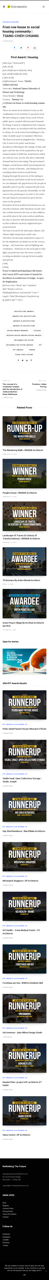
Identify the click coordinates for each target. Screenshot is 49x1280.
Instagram (6, 1237)
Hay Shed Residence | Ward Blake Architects (24, 831)
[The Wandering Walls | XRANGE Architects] (24, 431)
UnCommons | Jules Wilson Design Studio (22, 1032)
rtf (40, 345)
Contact (6, 1217)
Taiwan (32, 350)
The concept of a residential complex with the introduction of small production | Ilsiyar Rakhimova (12, 389)
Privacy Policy (8, 1211)
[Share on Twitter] (21, 47)
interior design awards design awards (24, 335)
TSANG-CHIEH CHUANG (24, 354)
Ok (24, 1275)
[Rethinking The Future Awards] (17, 6)
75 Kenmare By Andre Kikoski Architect (21, 580)
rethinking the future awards (19, 345)
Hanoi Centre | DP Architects (16, 1135)
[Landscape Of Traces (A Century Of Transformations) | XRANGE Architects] (24, 516)
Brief (4, 1203)
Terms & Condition (9, 1214)
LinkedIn (6, 1240)
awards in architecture (24, 321)
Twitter (5, 1245)
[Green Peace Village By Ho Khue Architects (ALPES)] (24, 603)
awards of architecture (24, 326)
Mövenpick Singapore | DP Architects (20, 880)
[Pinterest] (27, 47)
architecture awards (24, 311)
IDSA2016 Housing (11, 22)
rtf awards (18, 350)
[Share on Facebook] (14, 47)
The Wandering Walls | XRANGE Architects (23, 450)
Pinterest (6, 1243)
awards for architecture (24, 316)
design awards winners (17, 331)
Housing (37, 331)
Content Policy (8, 1208)
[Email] (34, 47)
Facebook (6, 1234)
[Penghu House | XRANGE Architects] (24, 473)
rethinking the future (24, 340)
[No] (46, 1271)
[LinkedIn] (27, 360)
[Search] (44, 7)
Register (6, 1206)
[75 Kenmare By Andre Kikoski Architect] (24, 561)
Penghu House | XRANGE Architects (20, 493)
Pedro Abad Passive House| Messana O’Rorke (24, 729)
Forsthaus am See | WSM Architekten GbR (23, 983)
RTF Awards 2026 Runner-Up (15, 724)
